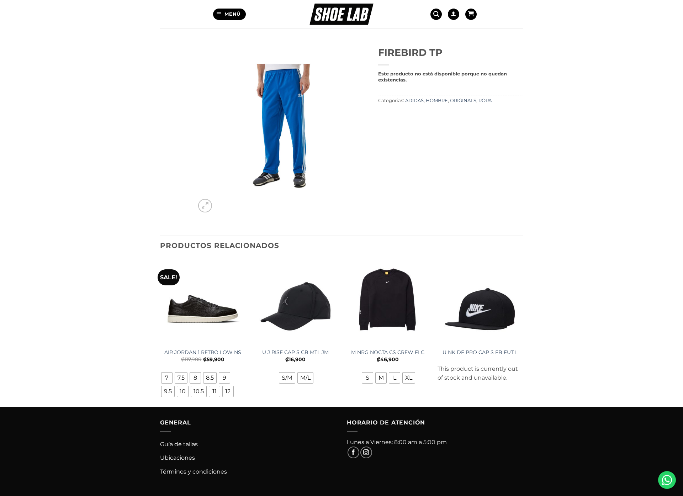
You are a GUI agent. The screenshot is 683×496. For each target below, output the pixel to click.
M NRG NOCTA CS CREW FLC (387, 352)
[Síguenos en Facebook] (353, 452)
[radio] (167, 378)
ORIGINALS (463, 100)
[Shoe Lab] (341, 14)
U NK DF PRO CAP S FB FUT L (480, 352)
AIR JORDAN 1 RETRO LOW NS (202, 352)
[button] (229, 14)
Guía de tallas (179, 444)
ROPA (485, 100)
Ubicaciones (177, 457)
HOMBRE (437, 100)
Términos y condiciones (193, 471)
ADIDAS (414, 100)
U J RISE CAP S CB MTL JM (295, 352)
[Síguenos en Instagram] (366, 452)
